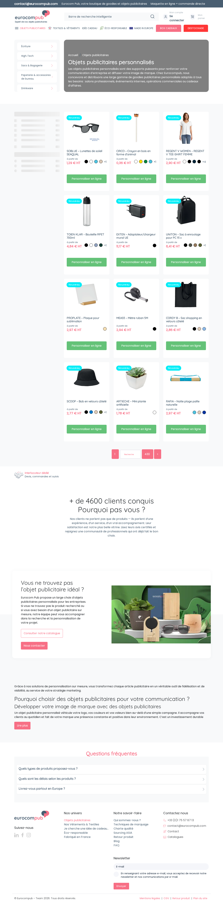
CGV (166, 898)
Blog (117, 841)
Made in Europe (143, 28)
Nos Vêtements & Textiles (81, 824)
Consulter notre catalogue (42, 633)
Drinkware (27, 88)
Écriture (25, 46)
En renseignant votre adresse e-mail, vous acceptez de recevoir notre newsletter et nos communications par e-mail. (163, 875)
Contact (173, 831)
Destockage (196, 28)
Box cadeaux (168, 28)
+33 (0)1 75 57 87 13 (180, 820)
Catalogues (175, 837)
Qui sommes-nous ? (127, 820)
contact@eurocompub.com (186, 826)
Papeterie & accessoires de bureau (36, 76)
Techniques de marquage (131, 824)
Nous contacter (34, 646)
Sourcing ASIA (123, 833)
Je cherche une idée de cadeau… (86, 829)
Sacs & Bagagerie (32, 65)
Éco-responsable (116, 28)
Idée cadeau (89, 28)
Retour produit (123, 837)
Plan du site (200, 898)
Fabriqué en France (77, 837)
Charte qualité (123, 829)
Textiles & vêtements (66, 28)
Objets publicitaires (32, 28)
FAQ (116, 845)
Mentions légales (150, 898)
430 (148, 454)
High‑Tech (27, 56)
